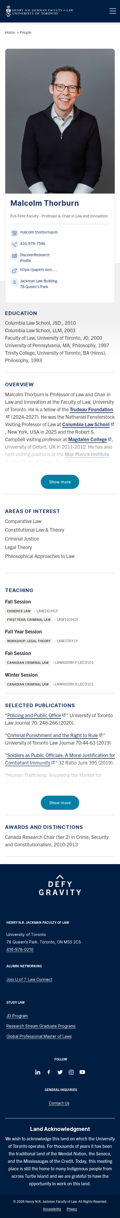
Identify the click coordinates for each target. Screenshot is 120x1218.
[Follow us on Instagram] (71, 1072)
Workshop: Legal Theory (29, 641)
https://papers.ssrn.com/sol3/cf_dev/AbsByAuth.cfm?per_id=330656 (38, 269)
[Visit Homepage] (39, 11)
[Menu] (112, 11)
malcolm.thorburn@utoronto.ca (46, 231)
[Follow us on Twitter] (60, 1072)
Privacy (72, 1209)
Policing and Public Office (34, 715)
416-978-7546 (32, 243)
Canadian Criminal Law (28, 662)
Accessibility (52, 1209)
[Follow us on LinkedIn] (37, 1072)
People (25, 32)
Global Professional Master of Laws (39, 1036)
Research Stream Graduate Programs (41, 1026)
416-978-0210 (19, 949)
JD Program (17, 1015)
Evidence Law (18, 611)
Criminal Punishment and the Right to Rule (52, 735)
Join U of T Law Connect (29, 979)
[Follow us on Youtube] (82, 1072)
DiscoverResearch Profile (35, 257)
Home (10, 32)
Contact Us (59, 1103)
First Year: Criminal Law (29, 619)
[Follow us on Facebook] (49, 1072)
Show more (60, 481)
